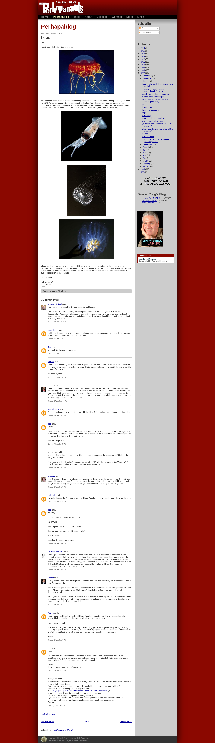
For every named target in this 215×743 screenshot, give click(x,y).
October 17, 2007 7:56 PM (57, 377)
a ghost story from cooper (153, 97)
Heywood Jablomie (55, 552)
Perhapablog (61, 16)
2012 (143, 59)
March (146, 161)
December (147, 76)
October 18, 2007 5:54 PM (57, 501)
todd (49, 424)
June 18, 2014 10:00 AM (56, 706)
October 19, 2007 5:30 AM (57, 670)
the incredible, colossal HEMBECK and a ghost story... (157, 100)
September (148, 144)
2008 (143, 70)
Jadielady (52, 495)
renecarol (51, 476)
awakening (146, 115)
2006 (143, 169)
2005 (143, 172)
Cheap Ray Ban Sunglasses (95, 691)
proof (144, 104)
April (145, 158)
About (88, 16)
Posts (144, 28)
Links (140, 16)
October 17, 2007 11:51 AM (57, 322)
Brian (50, 347)
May (145, 155)
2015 (143, 51)
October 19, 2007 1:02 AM (57, 640)
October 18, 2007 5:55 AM (57, 444)
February (147, 164)
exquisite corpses (149, 200)
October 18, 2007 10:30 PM (57, 605)
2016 (143, 48)
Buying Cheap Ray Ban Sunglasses (68, 691)
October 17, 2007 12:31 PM (57, 353)
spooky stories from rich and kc (155, 94)
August (146, 147)
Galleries (102, 16)
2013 (143, 56)
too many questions (150, 110)
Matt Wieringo (53, 409)
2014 (143, 54)
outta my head (148, 137)
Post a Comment (48, 714)
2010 (143, 65)
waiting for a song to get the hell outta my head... (155, 140)
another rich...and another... (153, 118)
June (145, 153)
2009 (143, 67)
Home (45, 16)
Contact (117, 16)
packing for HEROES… (152, 198)
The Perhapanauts (60, 7)
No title (145, 134)
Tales (77, 16)
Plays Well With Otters (44, 739)
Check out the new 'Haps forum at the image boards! (155, 181)
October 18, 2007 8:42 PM (57, 570)
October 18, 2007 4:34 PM (57, 487)
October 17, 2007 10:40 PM (57, 401)
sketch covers (148, 203)
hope (144, 113)
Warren (51, 362)
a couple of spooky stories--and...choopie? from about (154, 90)
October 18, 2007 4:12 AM (57, 416)
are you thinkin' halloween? (153, 121)
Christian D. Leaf (55, 304)
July (145, 150)
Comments (146, 33)
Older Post (126, 721)
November (147, 78)
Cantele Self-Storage (147, 259)
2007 (143, 73)
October (146, 81)
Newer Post (47, 721)
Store (129, 16)
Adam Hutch (53, 330)
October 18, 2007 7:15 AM (57, 468)
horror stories (147, 107)
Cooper (51, 385)
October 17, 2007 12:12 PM (57, 339)
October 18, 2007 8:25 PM (57, 544)
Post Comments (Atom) (63, 730)
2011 (143, 62)
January (146, 166)
